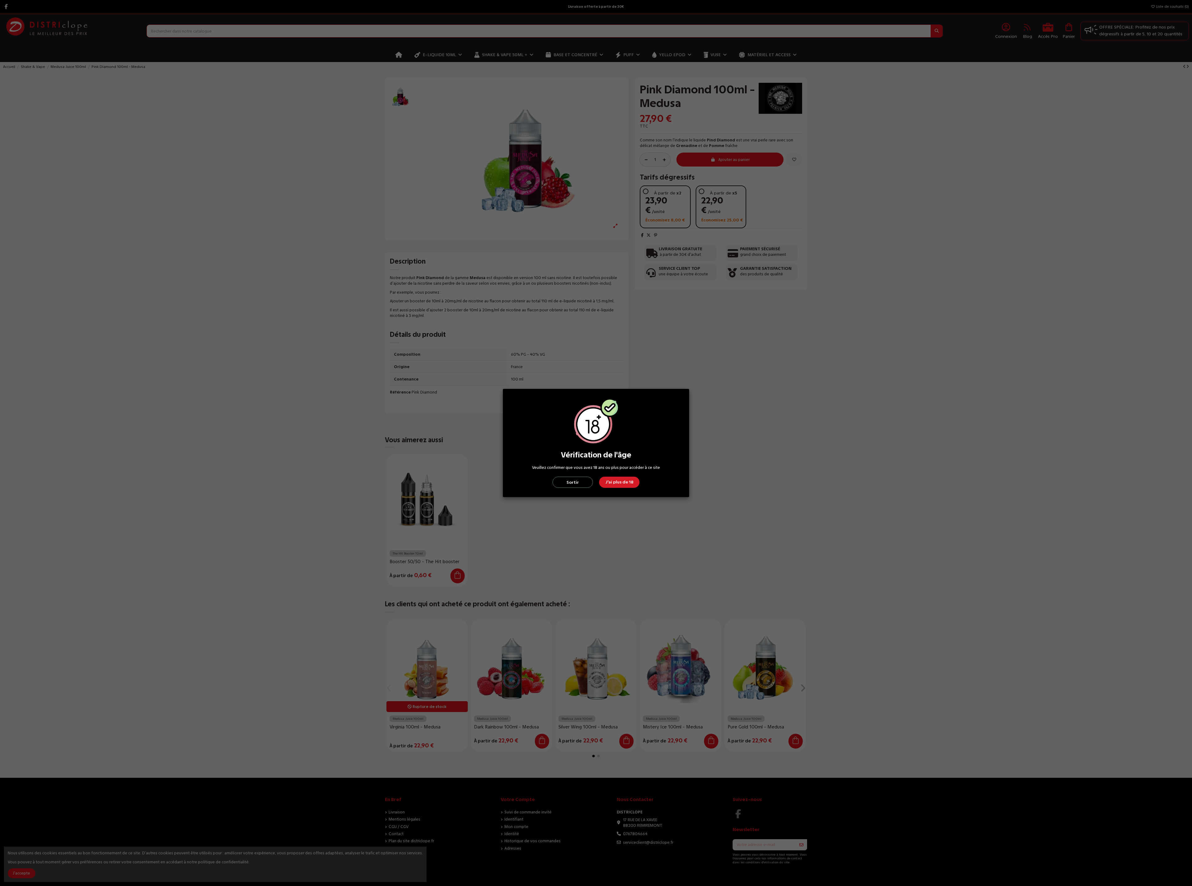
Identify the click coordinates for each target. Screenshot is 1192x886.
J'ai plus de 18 (619, 482)
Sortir (573, 482)
